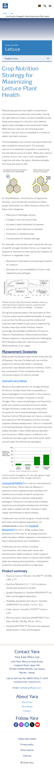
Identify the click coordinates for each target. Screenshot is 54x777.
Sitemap (27, 756)
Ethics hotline (27, 750)
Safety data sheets (27, 739)
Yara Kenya (27, 707)
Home (5, 13)
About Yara (27, 702)
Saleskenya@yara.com (30, 688)
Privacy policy (27, 745)
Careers (27, 711)
